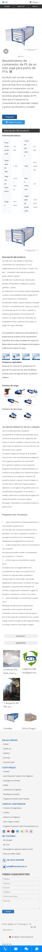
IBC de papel (7, 840)
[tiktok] (13, 831)
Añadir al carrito (15, 122)
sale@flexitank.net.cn (16, 866)
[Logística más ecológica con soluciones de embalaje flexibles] (30, 658)
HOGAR (7, 6)
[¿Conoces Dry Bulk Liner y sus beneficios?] (11, 658)
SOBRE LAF (7, 749)
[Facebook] (17, 831)
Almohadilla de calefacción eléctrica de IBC (18, 849)
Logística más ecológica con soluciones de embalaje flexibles (29, 670)
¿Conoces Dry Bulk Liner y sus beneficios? (11, 671)
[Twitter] (31, 831)
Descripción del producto (16, 130)
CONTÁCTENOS (9, 762)
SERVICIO (6, 753)
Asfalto (5, 785)
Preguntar (9, 117)
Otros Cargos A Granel (30, 728)
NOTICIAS (6, 758)
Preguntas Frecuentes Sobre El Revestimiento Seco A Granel (21, 826)
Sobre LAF (21, 6)
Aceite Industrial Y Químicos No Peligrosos (18, 776)
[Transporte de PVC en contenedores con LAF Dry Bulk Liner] (11, 689)
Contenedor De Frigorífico (12, 790)
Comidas (7, 728)
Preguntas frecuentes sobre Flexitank (16, 799)
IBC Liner (6, 845)
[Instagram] (26, 831)
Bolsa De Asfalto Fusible (11, 854)
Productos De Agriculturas (12, 808)
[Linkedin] (4, 831)
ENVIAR (8, 911)
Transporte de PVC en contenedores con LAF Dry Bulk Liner (11, 705)
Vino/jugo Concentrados (11, 781)
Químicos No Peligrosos (11, 817)
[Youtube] (8, 831)
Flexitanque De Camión (11, 794)
